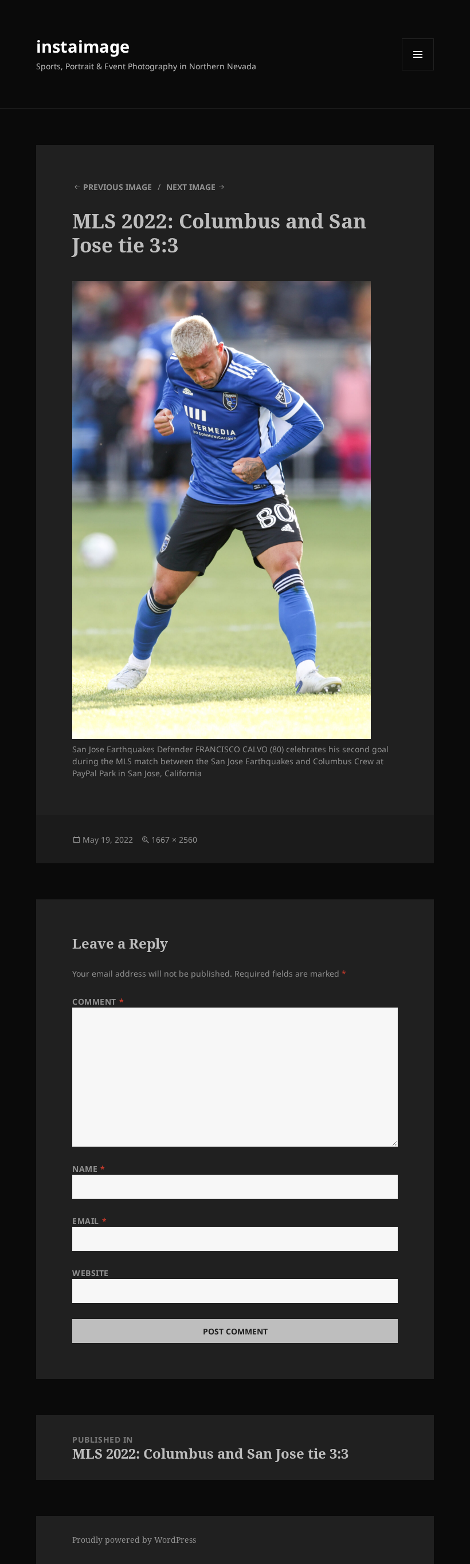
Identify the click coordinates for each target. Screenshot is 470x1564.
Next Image (191, 186)
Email (89, 1220)
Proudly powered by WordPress (134, 1539)
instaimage (83, 46)
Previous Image (117, 186)
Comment (98, 1001)
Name (88, 1168)
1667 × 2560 (174, 839)
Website (90, 1272)
